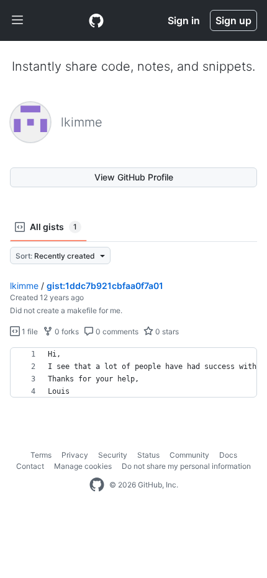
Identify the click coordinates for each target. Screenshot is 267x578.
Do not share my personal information (186, 466)
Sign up (233, 20)
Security (112, 455)
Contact (30, 466)
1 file (29, 331)
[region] (133, 373)
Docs (228, 455)
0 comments (116, 331)
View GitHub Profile (133, 177)
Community (189, 455)
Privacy (74, 455)
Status (148, 455)
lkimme (24, 285)
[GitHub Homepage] (96, 485)
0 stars (166, 331)
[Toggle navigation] (17, 20)
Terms (41, 455)
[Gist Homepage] (96, 20)
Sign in (184, 20)
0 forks (66, 331)
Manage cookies (83, 466)
